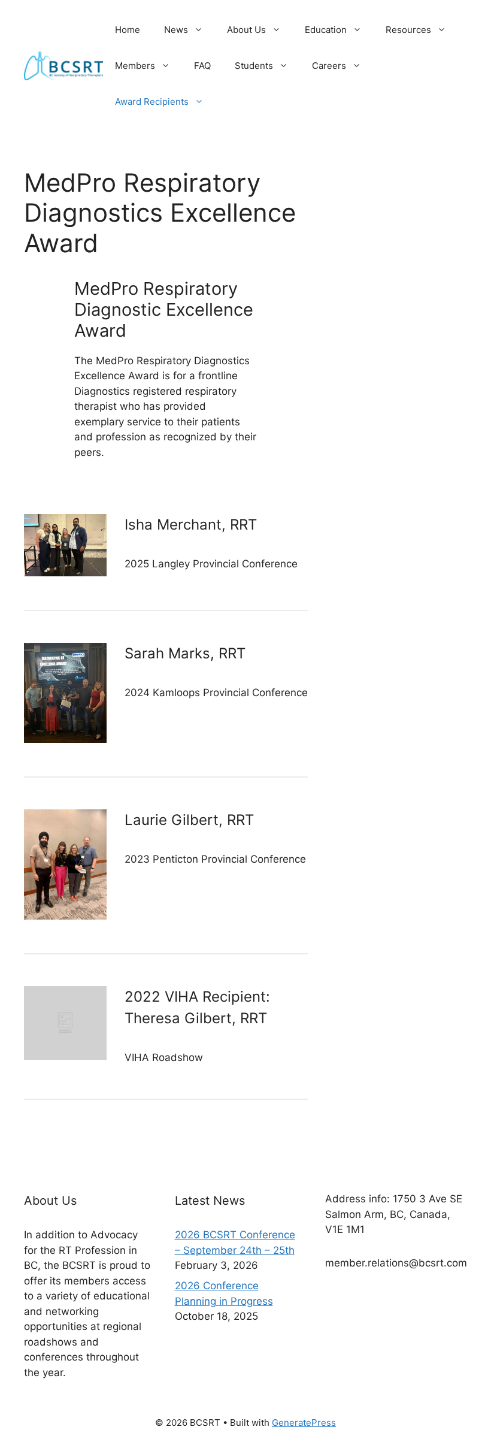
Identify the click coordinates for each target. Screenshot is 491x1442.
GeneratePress (304, 1422)
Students (254, 65)
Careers (329, 65)
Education (326, 29)
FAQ (202, 65)
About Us (246, 29)
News (176, 29)
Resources (408, 29)
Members (135, 65)
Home (127, 29)
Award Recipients (152, 101)
